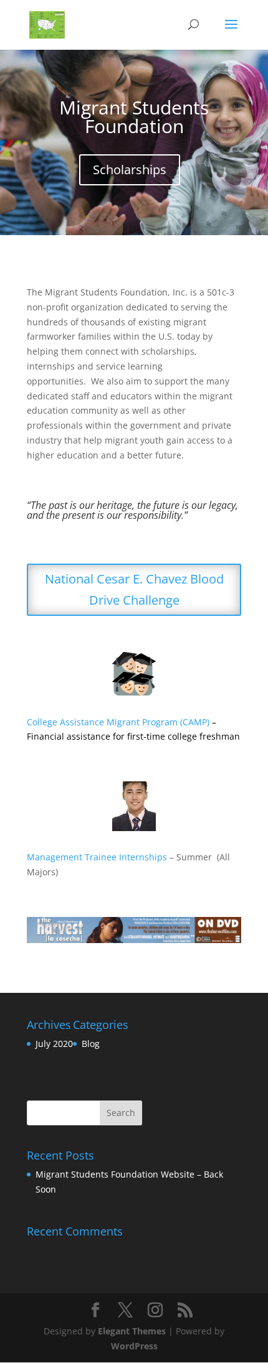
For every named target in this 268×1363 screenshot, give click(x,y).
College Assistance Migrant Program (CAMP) (118, 722)
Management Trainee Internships (97, 857)
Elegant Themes (132, 1331)
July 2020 (54, 1043)
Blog (91, 1043)
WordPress (134, 1346)
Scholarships (129, 169)
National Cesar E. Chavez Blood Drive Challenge (134, 589)
